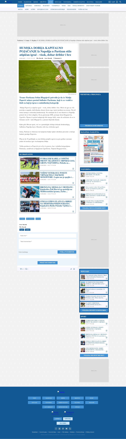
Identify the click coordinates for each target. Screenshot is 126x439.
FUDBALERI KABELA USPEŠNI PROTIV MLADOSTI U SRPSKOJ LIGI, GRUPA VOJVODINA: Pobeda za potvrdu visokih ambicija (47, 163)
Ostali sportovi (78, 5)
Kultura (90, 2)
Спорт (27, 40)
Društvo (43, 2)
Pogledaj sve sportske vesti (94, 355)
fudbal (22, 219)
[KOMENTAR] (26, 269)
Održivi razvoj (79, 2)
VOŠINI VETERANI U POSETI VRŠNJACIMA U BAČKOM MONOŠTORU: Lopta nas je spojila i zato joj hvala (47, 177)
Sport (51, 2)
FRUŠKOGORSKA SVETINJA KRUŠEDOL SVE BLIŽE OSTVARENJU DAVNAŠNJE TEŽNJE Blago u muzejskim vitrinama (94, 175)
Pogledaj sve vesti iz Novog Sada (94, 310)
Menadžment (35, 432)
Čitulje (77, 407)
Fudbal (20, 5)
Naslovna (20, 40)
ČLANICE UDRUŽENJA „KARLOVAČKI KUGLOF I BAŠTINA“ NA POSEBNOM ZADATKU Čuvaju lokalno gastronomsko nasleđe (94, 305)
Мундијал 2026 (42, 9)
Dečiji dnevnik (63, 407)
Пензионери (71, 9)
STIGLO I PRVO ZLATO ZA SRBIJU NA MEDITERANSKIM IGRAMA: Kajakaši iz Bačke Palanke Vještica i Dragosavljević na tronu (47, 206)
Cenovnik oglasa (43, 432)
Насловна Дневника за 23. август (94, 149)
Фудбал (34, 40)
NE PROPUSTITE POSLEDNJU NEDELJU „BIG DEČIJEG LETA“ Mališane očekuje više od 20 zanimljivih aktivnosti (94, 284)
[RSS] (70, 429)
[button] (109, 2)
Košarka (29, 5)
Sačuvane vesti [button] (117, 2)
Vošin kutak (83, 9)
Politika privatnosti (90, 432)
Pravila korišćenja (80, 432)
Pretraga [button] (120, 2)
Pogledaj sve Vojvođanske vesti (94, 208)
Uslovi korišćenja (23, 252)
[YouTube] (66, 429)
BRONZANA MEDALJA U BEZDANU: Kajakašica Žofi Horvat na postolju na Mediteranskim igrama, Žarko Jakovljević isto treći (47, 192)
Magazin (99, 2)
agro (27, 9)
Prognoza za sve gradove (94, 125)
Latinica (58, 419)
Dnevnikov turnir (93, 5)
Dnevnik (41, 58)
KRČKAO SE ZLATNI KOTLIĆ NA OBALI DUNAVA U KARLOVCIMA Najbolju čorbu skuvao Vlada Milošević (94, 196)
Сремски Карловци (57, 9)
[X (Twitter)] (63, 429)
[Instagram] (59, 429)
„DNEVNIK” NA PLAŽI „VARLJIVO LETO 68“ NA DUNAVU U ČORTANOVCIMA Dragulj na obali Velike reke (94, 182)
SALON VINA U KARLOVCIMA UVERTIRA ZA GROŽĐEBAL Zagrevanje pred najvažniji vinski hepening (94, 203)
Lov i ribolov (49, 407)
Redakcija (72, 432)
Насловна (63, 423)
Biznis (35, 2)
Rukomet (46, 5)
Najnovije (27, 2)
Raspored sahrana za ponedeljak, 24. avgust (94, 291)
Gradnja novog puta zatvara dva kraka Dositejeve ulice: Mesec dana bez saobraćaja (94, 298)
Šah (69, 5)
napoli (38, 219)
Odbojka (37, 5)
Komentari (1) (58, 58)
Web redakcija (65, 432)
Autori (59, 432)
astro (33, 9)
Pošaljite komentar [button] (67, 252)
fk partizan (30, 219)
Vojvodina (67, 2)
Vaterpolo (56, 5)
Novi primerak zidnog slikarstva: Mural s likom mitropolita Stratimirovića (94, 277)
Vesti (20, 2)
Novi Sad (58, 2)
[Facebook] (56, 429)
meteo (20, 9)
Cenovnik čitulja (52, 432)
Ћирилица (68, 419)
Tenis (64, 5)
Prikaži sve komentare (47, 262)
